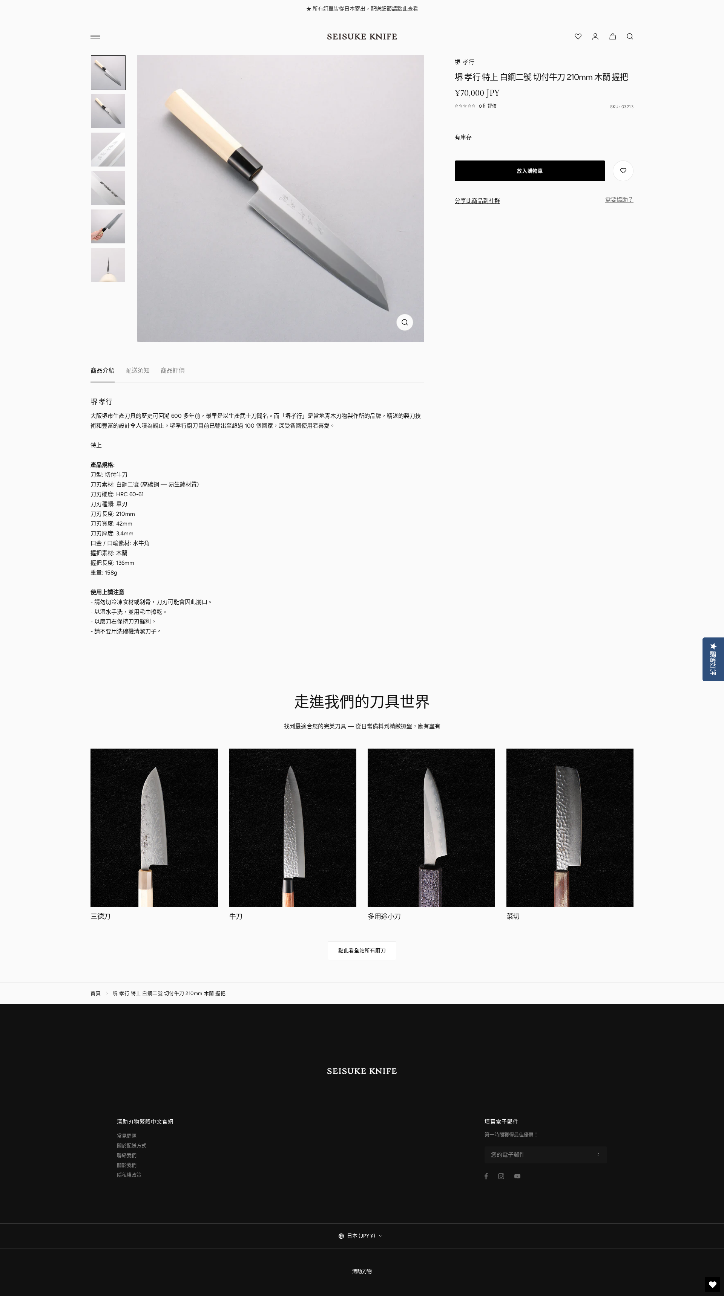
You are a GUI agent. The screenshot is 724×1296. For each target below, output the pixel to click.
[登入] (595, 36)
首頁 (95, 993)
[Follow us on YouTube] (517, 1176)
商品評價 (173, 370)
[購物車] (612, 36)
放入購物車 (530, 171)
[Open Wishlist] (578, 36)
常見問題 (127, 1136)
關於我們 (127, 1165)
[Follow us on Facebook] (486, 1176)
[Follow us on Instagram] (501, 1176)
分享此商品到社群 (477, 200)
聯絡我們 (127, 1155)
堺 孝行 (465, 62)
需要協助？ (619, 199)
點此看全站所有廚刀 (362, 951)
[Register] (598, 1155)
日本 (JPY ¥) (361, 1236)
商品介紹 (102, 370)
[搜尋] (630, 36)
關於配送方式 (131, 1145)
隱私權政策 (129, 1175)
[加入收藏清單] (623, 171)
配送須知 (138, 370)
